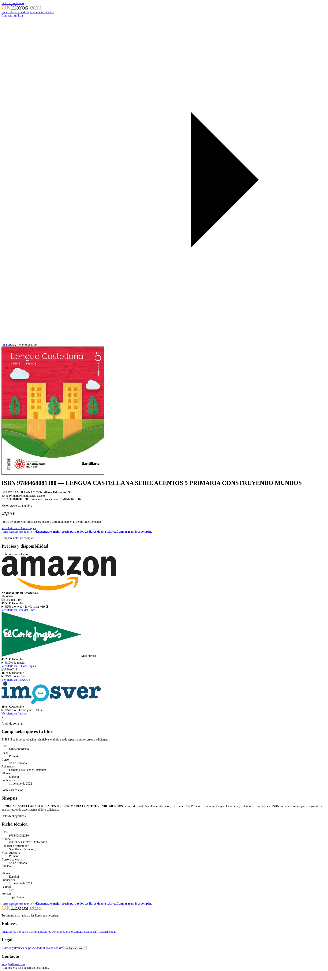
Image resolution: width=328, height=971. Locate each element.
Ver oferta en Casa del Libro (18, 610)
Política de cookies (52, 948)
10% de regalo (15, 662)
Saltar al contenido (13, 3)
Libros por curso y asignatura (25, 931)
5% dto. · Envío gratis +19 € (23, 710)
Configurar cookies (75, 948)
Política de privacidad (28, 948)
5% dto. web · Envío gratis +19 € (26, 606)
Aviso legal (8, 948)
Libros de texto (17, 12)
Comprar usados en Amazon (90, 931)
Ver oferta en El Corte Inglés (19, 528)
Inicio (5, 12)
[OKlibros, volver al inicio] (22, 8)
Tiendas (49, 12)
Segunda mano (35, 12)
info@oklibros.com (13, 964)
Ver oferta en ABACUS (16, 679)
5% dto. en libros (16, 676)
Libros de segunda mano (58, 931)
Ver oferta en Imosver (14, 713)
